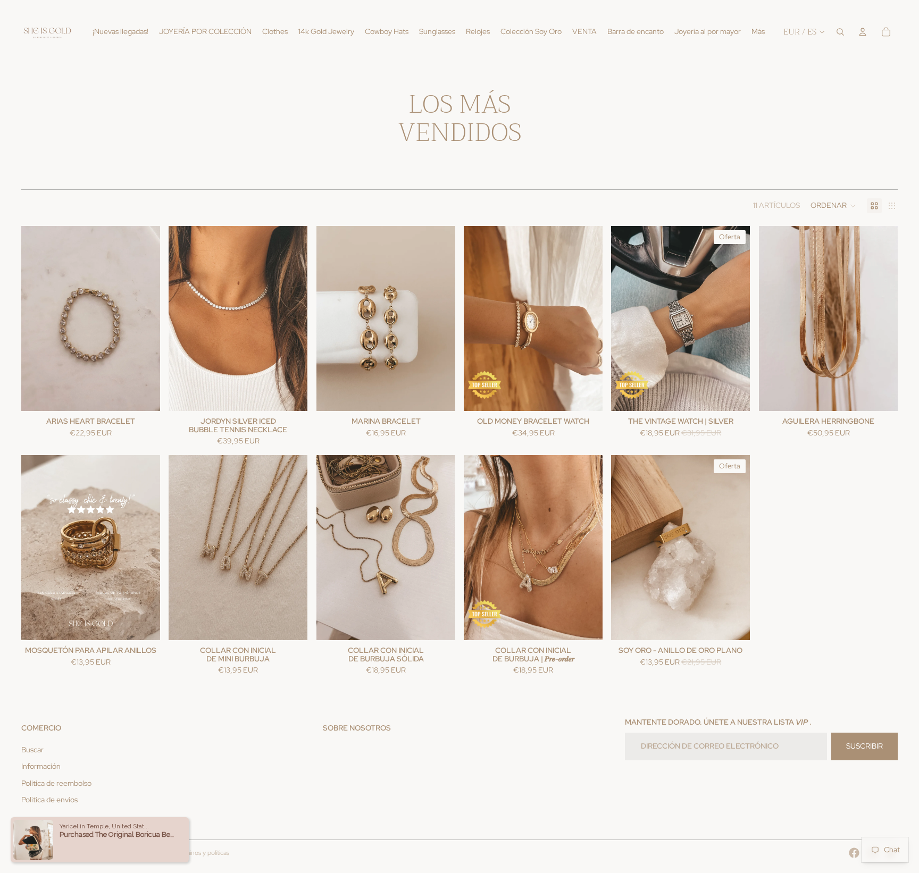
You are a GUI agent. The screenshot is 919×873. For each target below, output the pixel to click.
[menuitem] (758, 32)
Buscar (32, 749)
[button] (833, 205)
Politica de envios (49, 799)
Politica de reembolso (56, 783)
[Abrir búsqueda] (840, 32)
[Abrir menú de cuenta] (862, 32)
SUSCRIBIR (864, 746)
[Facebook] (854, 852)
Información (41, 766)
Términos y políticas (202, 853)
